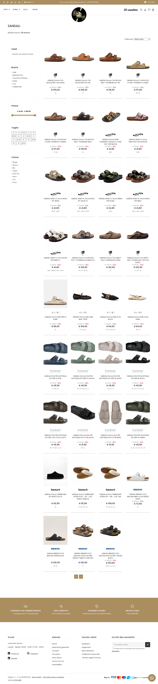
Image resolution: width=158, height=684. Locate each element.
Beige (15, 162)
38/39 (13, 136)
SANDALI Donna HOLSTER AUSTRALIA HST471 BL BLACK (83, 436)
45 (13, 143)
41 (33, 136)
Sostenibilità (57, 664)
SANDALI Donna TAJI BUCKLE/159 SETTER (83, 81)
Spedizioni (86, 644)
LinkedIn (14, 658)
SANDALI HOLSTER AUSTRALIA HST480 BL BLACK (138, 377)
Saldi (25, 9)
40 (23, 136)
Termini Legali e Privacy (91, 658)
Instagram (34, 654)
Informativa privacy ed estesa (53, 677)
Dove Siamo (57, 658)
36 (18, 132)
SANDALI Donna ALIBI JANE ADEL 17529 (83, 318)
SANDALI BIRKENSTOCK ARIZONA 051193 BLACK (55, 554)
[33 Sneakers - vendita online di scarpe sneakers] (79, 21)
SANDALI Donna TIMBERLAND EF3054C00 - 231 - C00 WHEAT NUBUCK (83, 496)
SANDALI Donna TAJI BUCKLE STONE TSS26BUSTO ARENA (55, 140)
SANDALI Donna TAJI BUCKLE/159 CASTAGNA (55, 81)
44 (28, 140)
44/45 (33, 140)
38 (33, 132)
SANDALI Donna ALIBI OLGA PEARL (138, 318)
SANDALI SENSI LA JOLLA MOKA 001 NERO (138, 199)
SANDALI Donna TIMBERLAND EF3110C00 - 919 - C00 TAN (110, 495)
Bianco (15, 165)
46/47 (23, 143)
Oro (14, 179)
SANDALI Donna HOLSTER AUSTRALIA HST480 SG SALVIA (82, 377)
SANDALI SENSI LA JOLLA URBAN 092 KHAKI (110, 199)
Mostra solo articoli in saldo (23, 54)
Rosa (15, 182)
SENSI (15, 81)
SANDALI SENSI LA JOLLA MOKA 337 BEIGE (55, 199)
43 (23, 140)
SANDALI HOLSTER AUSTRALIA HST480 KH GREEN (138, 436)
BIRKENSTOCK (18, 75)
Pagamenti (86, 647)
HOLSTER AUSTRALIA (20, 78)
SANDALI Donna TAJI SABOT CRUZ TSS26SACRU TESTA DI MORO (138, 260)
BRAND (35, 9)
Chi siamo (56, 654)
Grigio (15, 171)
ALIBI (14, 72)
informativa (115, 651)
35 (13, 132)
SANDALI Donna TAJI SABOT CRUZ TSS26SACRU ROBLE (110, 259)
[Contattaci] (11, 2)
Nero (15, 177)
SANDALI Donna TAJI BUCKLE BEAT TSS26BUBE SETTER (110, 81)
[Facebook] (4, 2)
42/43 (18, 140)
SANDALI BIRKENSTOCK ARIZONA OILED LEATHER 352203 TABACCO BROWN (83, 555)
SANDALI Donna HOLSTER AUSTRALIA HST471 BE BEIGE (110, 436)
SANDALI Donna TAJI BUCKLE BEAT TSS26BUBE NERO (83, 140)
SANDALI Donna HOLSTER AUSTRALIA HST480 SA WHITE (110, 377)
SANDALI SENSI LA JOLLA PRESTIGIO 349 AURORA (138, 140)
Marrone (16, 174)
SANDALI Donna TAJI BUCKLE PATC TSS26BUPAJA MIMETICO (83, 259)
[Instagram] (7, 2)
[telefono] (19, 2)
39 (18, 136)
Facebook (15, 654)
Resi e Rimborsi (88, 651)
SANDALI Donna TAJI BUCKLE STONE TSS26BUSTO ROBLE (138, 81)
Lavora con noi (58, 661)
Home (54, 644)
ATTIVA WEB (17, 680)
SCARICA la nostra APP (91, 654)
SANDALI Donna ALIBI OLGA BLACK (110, 318)
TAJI (14, 84)
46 (18, 143)
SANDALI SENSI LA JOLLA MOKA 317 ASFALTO (82, 199)
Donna (15, 9)
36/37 (23, 132)
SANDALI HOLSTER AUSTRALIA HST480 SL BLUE (55, 377)
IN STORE (151, 2)
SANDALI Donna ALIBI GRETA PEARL (55, 318)
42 (13, 140)
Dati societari (36, 677)
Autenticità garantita (60, 647)
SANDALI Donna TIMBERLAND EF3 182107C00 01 (55, 495)
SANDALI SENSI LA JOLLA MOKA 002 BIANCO (55, 259)
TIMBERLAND (17, 87)
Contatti (55, 651)
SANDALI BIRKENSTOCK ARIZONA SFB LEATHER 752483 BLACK (110, 555)
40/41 (28, 136)
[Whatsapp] (15, 2)
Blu (14, 168)
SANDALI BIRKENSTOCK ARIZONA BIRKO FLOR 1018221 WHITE (138, 496)
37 (28, 132)
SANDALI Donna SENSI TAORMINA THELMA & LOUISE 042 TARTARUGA (110, 141)
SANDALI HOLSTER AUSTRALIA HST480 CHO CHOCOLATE (55, 436)
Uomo (5, 9)
